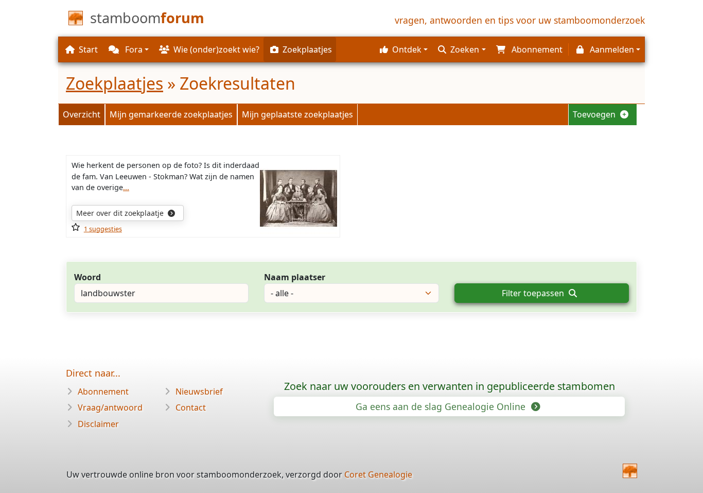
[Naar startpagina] (630, 471)
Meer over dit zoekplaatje (121, 213)
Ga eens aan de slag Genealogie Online (442, 406)
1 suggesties (103, 229)
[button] (402, 49)
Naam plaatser (294, 277)
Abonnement (103, 391)
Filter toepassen (534, 293)
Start (88, 49)
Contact (190, 407)
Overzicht (81, 114)
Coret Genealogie (378, 474)
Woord (87, 277)
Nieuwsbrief (199, 391)
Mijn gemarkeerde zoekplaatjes (171, 114)
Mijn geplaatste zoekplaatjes (297, 114)
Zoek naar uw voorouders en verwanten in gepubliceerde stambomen (449, 386)
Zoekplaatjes (114, 83)
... (126, 187)
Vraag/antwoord (110, 407)
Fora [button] (133, 49)
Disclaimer (98, 424)
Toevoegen (595, 114)
